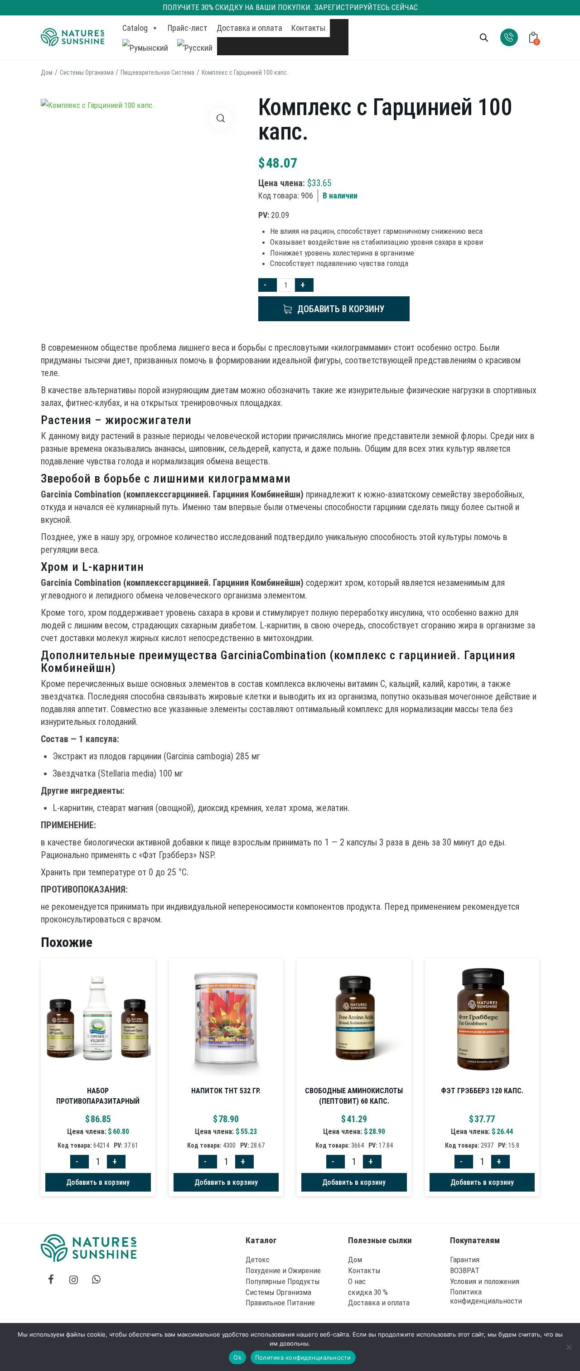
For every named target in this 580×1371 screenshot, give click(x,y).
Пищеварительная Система (157, 72)
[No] (568, 1347)
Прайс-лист (188, 28)
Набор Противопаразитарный (98, 1095)
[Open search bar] (483, 38)
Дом (47, 72)
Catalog (135, 28)
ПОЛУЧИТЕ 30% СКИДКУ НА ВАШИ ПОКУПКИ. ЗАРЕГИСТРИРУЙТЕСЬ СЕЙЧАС (290, 7)
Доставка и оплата (249, 28)
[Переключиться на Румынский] (145, 46)
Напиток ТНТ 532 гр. (226, 1090)
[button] (220, 118)
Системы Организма (87, 72)
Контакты (308, 28)
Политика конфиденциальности (303, 1357)
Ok (237, 1357)
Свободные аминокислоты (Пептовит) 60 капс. (354, 1095)
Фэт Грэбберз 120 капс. (482, 1090)
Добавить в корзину (341, 309)
